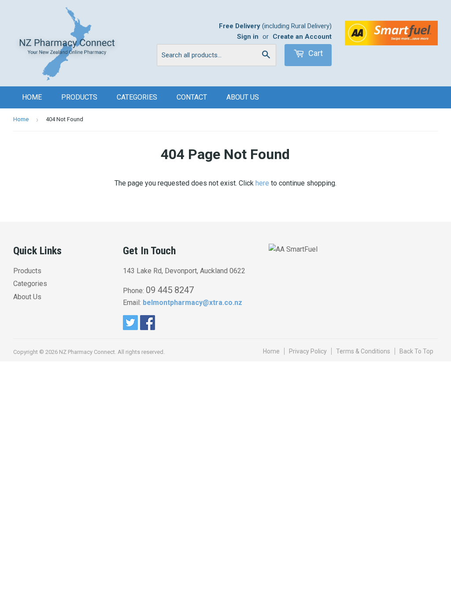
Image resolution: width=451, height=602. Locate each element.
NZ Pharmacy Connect (87, 352)
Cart (315, 53)
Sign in (248, 37)
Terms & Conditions (363, 351)
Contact (192, 97)
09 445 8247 (170, 290)
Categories (137, 97)
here (262, 183)
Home (32, 97)
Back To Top (416, 351)
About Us (242, 97)
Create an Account (302, 37)
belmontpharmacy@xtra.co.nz (192, 302)
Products (79, 97)
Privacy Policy (308, 351)
